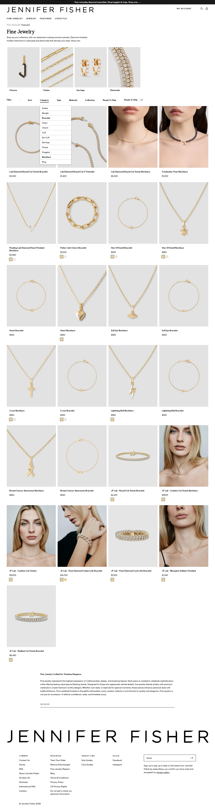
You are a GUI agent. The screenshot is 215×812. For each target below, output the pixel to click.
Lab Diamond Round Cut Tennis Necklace (130, 172)
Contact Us (24, 760)
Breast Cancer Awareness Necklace (26, 491)
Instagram (117, 765)
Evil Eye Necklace (119, 330)
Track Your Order (58, 760)
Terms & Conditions (59, 778)
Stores (22, 765)
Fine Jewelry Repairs (60, 769)
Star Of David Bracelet (121, 248)
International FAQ (27, 786)
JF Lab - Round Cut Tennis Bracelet (127, 491)
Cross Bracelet (67, 411)
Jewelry (31, 18)
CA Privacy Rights (58, 786)
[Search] (201, 8)
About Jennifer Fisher (29, 773)
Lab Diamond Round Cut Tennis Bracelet (28, 172)
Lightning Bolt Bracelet (172, 411)
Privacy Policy (56, 782)
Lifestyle (61, 18)
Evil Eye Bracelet (170, 330)
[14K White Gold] (116, 256)
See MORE (45, 704)
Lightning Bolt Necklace (122, 411)
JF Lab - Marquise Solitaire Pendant (179, 571)
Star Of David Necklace (173, 248)
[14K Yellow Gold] (112, 256)
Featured (45, 18)
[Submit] (192, 758)
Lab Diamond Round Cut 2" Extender (77, 172)
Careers (23, 791)
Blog (52, 773)
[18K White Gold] (14, 259)
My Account (184, 8)
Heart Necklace (67, 330)
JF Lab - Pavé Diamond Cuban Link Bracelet (81, 571)
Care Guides (87, 765)
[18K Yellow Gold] (10, 259)
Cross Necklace (17, 411)
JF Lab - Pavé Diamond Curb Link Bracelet (131, 571)
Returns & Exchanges (60, 765)
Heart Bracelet (16, 330)
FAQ (21, 769)
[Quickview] (102, 163)
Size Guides (87, 760)
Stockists (23, 782)
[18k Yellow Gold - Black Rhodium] (65, 579)
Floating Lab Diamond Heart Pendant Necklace (26, 249)
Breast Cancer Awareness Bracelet (77, 491)
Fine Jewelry (15, 18)
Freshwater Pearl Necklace (175, 172)
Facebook (117, 760)
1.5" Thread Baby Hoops (65, 4)
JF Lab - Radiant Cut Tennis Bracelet (26, 651)
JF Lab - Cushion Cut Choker (23, 571)
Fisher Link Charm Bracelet (73, 248)
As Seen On (24, 778)
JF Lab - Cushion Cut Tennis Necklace (180, 491)
